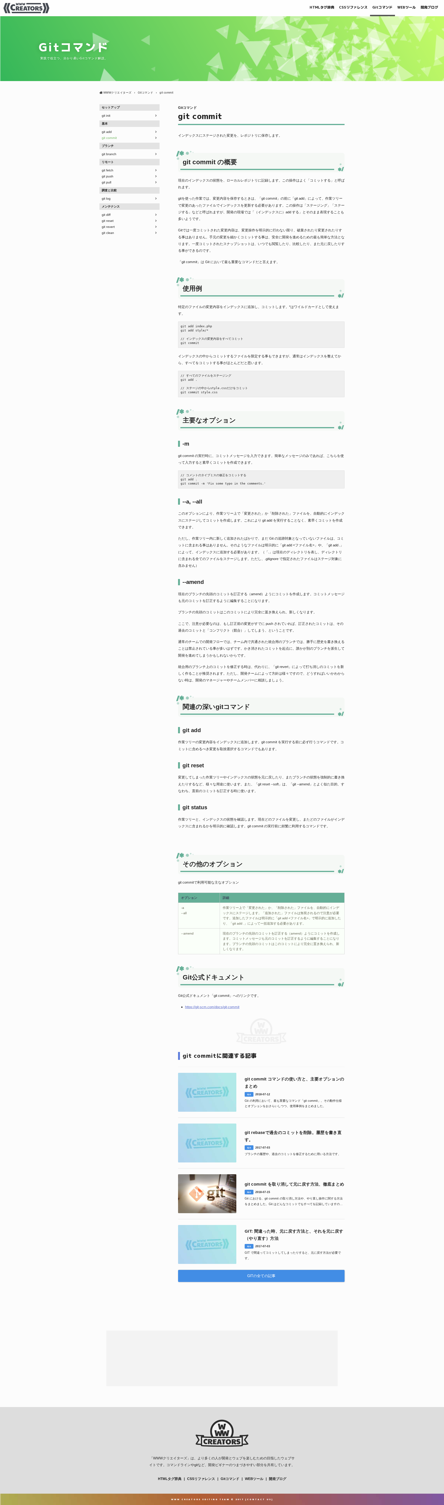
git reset (108, 221)
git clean (108, 233)
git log (106, 198)
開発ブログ (429, 7)
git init (106, 115)
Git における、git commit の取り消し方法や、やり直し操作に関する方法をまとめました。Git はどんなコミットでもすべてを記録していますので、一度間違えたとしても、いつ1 (294, 1202)
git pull (106, 182)
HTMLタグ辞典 (322, 7)
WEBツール (406, 7)
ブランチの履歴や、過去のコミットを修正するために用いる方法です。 (293, 1154)
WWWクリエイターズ (170, 1458)
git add (107, 132)
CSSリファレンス (353, 7)
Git (249, 1094)
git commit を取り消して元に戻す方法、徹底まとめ (294, 1184)
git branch (109, 154)
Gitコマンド (382, 7)
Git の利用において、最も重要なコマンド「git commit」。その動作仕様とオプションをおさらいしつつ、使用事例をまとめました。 (293, 1103)
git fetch (107, 170)
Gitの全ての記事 (261, 1276)
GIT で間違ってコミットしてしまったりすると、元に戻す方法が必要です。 (293, 1255)
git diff (106, 215)
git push (107, 176)
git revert (108, 227)
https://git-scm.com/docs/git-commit (212, 1007)
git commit (109, 138)
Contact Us (259, 1499)
